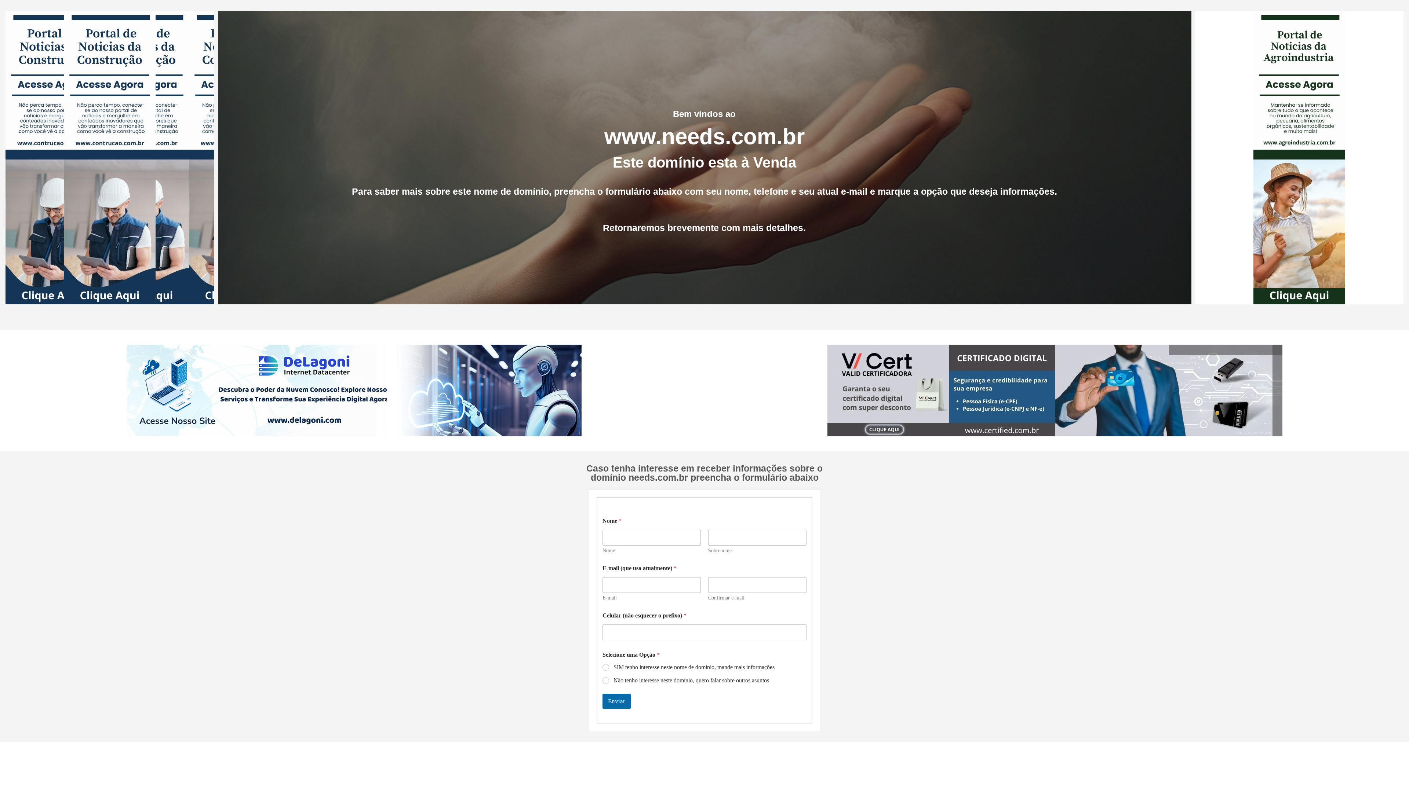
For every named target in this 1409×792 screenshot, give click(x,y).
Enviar (616, 701)
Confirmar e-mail (726, 598)
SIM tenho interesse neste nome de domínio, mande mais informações (694, 667)
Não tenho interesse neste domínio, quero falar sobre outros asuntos (691, 680)
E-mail (609, 598)
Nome (608, 550)
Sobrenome (720, 550)
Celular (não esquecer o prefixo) (644, 615)
